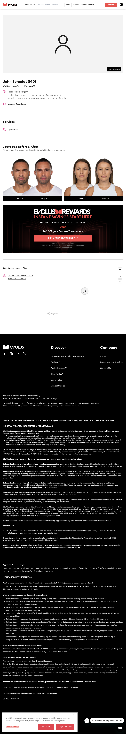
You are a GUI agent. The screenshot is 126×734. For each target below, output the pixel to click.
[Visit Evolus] (13, 347)
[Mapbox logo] (52, 313)
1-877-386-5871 (89, 682)
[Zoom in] (120, 269)
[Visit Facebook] (4, 353)
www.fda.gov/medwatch (50, 547)
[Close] (73, 715)
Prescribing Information (93, 538)
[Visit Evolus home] (11, 5)
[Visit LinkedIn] (17, 353)
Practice (28, 5)
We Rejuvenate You (12, 86)
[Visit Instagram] (11, 353)
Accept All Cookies (64, 727)
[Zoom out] (120, 273)
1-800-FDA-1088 (73, 547)
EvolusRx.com (51, 693)
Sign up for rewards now (61, 238)
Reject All (46, 727)
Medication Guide (23, 540)
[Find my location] (120, 281)
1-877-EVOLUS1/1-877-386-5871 (70, 545)
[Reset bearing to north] (120, 276)
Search (111, 5)
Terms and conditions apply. (63, 243)
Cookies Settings (49, 399)
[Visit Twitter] (24, 354)
